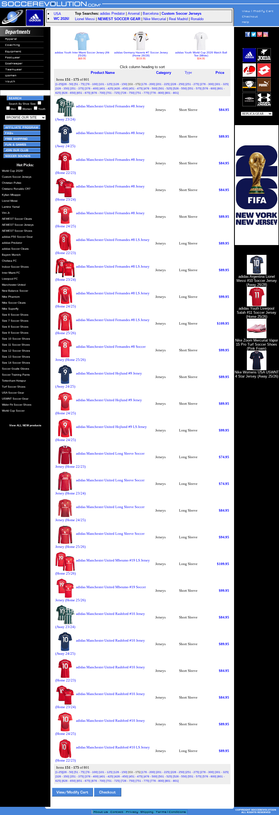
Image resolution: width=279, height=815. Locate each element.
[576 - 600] (209, 88)
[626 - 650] (69, 92)
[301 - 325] (222, 84)
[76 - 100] (92, 84)
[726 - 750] (128, 92)
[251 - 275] (192, 84)
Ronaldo (197, 19)
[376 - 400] (92, 88)
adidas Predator (112, 13)
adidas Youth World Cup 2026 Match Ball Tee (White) (201, 54)
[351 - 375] (77, 88)
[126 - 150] (120, 84)
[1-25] (59, 84)
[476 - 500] (150, 88)
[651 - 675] (83, 92)
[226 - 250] (177, 84)
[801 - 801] (172, 92)
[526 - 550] (180, 88)
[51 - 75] (79, 84)
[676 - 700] (98, 92)
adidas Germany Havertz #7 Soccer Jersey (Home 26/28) (141, 54)
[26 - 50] (68, 84)
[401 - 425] (106, 88)
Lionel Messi (85, 19)
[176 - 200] (148, 84)
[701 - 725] (113, 92)
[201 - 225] (163, 84)
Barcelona (151, 13)
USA (57, 14)
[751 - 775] (142, 92)
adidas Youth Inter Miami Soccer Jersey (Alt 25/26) (82, 54)
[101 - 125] (106, 84)
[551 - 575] (195, 88)
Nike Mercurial (154, 19)
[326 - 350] (62, 88)
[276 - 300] (207, 84)
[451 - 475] (136, 88)
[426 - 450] (121, 88)
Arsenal (134, 13)
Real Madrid (178, 19)
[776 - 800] (157, 92)
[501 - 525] (165, 88)
